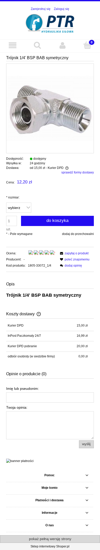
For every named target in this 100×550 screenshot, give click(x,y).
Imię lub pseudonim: (22, 388)
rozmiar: (12, 197)
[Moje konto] (62, 45)
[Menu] (12, 45)
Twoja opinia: (16, 407)
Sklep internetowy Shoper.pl (50, 546)
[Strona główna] (50, 22)
